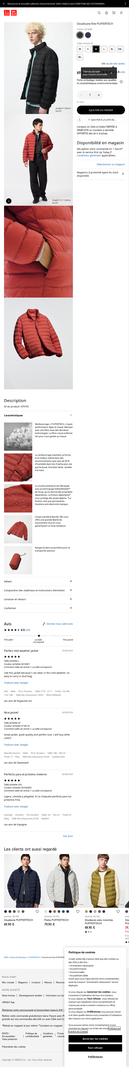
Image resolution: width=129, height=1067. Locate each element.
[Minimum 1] (81, 95)
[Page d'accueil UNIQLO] (10, 12)
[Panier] (114, 12)
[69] (88, 35)
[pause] (69, 251)
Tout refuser (95, 1047)
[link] (68, 3)
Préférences (95, 1056)
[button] (18, 437)
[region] (95, 1007)
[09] (80, 35)
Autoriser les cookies (95, 1038)
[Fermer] (111, 73)
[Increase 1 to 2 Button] (98, 95)
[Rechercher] (121, 12)
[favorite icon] (37, 911)
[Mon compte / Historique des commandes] (106, 12)
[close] (3, 3)
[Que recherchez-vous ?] (99, 12)
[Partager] (79, 119)
